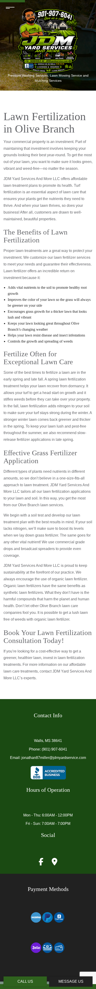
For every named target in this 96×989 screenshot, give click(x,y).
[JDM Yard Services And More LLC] (48, 40)
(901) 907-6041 (54, 749)
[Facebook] (41, 863)
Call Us (25, 981)
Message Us (70, 981)
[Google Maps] (54, 863)
